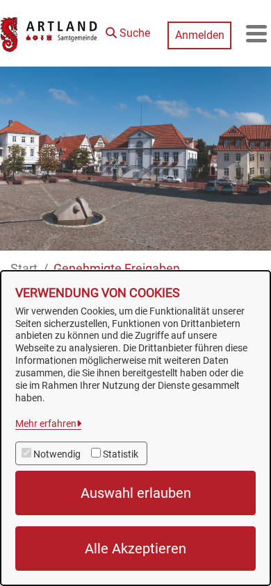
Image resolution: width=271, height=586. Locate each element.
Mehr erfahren (45, 423)
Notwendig (57, 454)
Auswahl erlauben (136, 493)
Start (24, 268)
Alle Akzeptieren (135, 548)
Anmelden (199, 35)
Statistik (120, 454)
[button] (128, 30)
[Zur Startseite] (49, 33)
